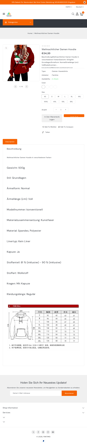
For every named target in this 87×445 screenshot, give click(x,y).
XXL (79, 97)
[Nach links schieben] (15, 86)
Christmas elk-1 (43, 87)
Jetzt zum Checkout (74, 116)
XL (72, 97)
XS (45, 97)
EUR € (68, 7)
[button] (4, 14)
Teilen (47, 132)
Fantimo (55, 75)
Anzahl (44, 110)
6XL (71, 102)
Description (9, 142)
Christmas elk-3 (51, 87)
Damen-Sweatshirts (60, 71)
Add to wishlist (50, 127)
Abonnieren (69, 393)
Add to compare (66, 127)
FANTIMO (47, 437)
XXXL (46, 102)
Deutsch (79, 7)
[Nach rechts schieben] (26, 86)
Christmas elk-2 (47, 87)
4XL (54, 102)
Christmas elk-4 (55, 87)
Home (30, 33)
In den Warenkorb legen (52, 118)
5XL (63, 102)
